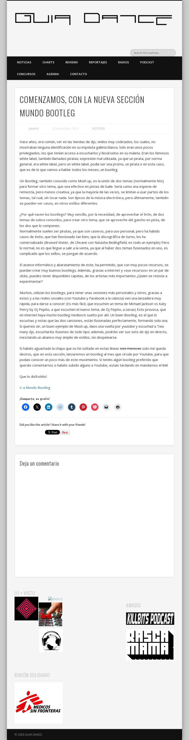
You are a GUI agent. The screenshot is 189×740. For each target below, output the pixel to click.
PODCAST (147, 62)
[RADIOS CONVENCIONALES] (50, 615)
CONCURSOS (26, 74)
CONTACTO (78, 74)
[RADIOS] (55, 599)
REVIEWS (71, 62)
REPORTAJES (98, 62)
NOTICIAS (24, 62)
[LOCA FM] (26, 609)
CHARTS (48, 62)
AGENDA (53, 74)
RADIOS (123, 62)
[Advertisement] (94, 612)
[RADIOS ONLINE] (51, 641)
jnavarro (34, 128)
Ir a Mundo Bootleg (35, 387)
